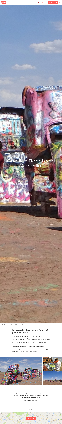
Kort (11, 324)
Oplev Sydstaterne (19, 324)
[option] (21, 371)
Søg (38, 2)
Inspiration (4, 324)
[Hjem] (3, 2)
